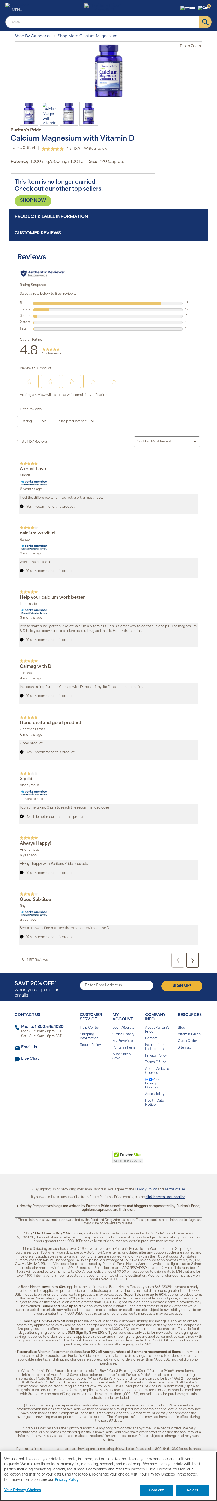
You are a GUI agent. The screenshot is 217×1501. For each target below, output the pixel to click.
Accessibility (155, 1094)
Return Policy (90, 1045)
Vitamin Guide (189, 1034)
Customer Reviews (38, 233)
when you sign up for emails (37, 989)
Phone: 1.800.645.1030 (42, 1027)
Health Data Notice (154, 1102)
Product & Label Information (51, 217)
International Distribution (155, 1047)
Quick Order (187, 1041)
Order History (123, 1034)
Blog (181, 1027)
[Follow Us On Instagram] (107, 1121)
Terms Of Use (155, 1062)
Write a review (95, 149)
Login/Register (124, 1027)
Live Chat (30, 1059)
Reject (192, 1490)
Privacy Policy (156, 1055)
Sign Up (182, 985)
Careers (151, 1038)
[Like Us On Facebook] (95, 1121)
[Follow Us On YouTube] (119, 1121)
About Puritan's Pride (157, 1029)
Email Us (29, 1047)
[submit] (205, 22)
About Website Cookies (157, 1071)
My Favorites (122, 1041)
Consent (156, 1490)
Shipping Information (89, 1036)
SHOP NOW (33, 201)
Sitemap (184, 1047)
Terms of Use (175, 1189)
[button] (188, 8)
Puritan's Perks (123, 1047)
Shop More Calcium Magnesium (87, 36)
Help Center (89, 1027)
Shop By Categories (33, 36)
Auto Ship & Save (121, 1056)
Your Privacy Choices (152, 1083)
